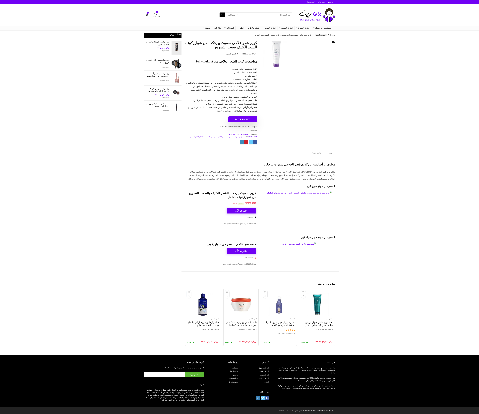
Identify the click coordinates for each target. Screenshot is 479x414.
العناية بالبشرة (304, 28)
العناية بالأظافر (253, 28)
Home (332, 35)
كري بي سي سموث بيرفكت (235, 137)
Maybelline (165, 51)
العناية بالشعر (270, 28)
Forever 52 (165, 67)
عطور (241, 28)
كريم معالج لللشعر (211, 137)
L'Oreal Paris (164, 81)
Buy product (242, 119)
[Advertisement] (162, 154)
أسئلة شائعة (321, 2)
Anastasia (165, 98)
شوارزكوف (253, 130)
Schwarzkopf (252, 137)
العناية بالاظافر (264, 378)
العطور (266, 382)
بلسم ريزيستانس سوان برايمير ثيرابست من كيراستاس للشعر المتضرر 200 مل (319, 325)
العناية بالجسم (287, 28)
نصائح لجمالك (233, 371)
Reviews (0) (316, 153)
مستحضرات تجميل (323, 28)
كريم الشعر (221, 137)
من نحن (330, 2)
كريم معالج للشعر (234, 134)
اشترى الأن (241, 210)
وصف (330, 153)
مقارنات (217, 28)
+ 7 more (228, 342)
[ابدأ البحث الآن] (222, 14)
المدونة (208, 28)
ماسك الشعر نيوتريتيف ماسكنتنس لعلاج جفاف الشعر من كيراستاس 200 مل (241, 325)
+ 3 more (304, 342)
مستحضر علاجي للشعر (198, 137)
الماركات (230, 28)
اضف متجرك (310, 2)
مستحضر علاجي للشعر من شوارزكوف (231, 244)
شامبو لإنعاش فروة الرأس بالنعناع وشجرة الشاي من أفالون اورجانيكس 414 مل (203, 325)
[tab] (330, 153)
